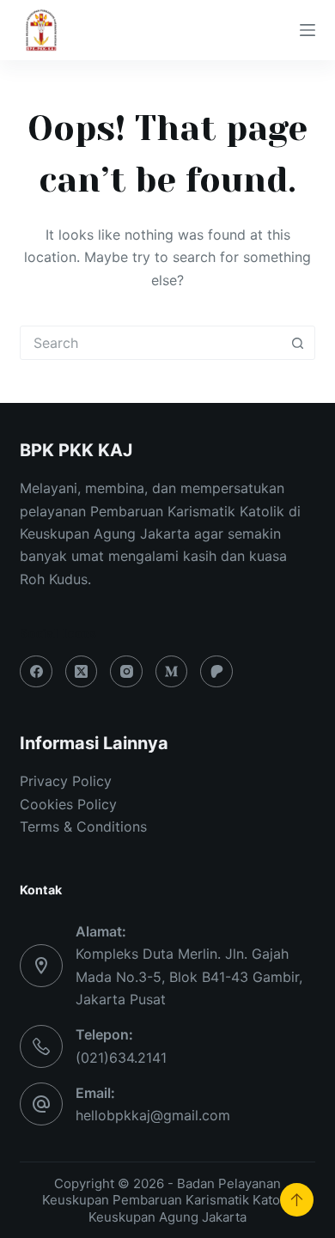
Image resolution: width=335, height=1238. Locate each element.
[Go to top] (297, 1200)
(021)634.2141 (121, 1057)
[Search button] (298, 342)
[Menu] (307, 30)
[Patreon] (216, 672)
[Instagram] (126, 672)
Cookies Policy (68, 804)
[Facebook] (36, 672)
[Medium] (171, 672)
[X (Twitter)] (81, 672)
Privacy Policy (66, 781)
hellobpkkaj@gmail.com (153, 1115)
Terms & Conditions (83, 826)
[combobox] (151, 343)
